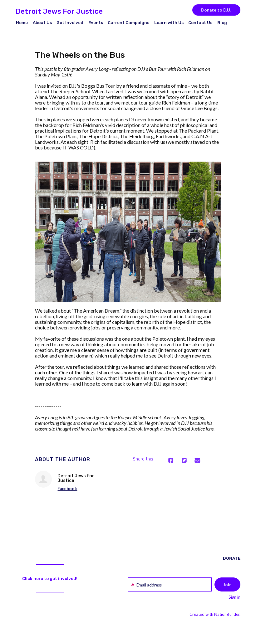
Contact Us (200, 22)
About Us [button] (42, 22)
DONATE (231, 558)
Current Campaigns (128, 22)
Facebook (67, 488)
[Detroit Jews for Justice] (43, 479)
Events (95, 22)
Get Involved (70, 22)
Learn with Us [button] (169, 22)
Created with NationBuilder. (215, 614)
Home (22, 22)
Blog (222, 22)
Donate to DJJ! (216, 9)
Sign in (234, 597)
